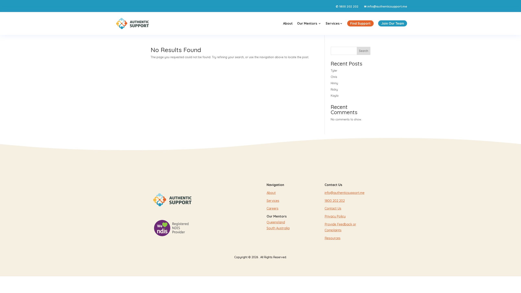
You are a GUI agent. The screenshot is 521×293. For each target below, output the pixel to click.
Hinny (334, 83)
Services (334, 23)
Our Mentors (307, 23)
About (288, 23)
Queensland (276, 222)
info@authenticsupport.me (387, 6)
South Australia (278, 228)
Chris (334, 77)
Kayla (334, 95)
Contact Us (333, 208)
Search (363, 51)
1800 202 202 (348, 6)
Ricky (334, 89)
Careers (272, 208)
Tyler (334, 70)
